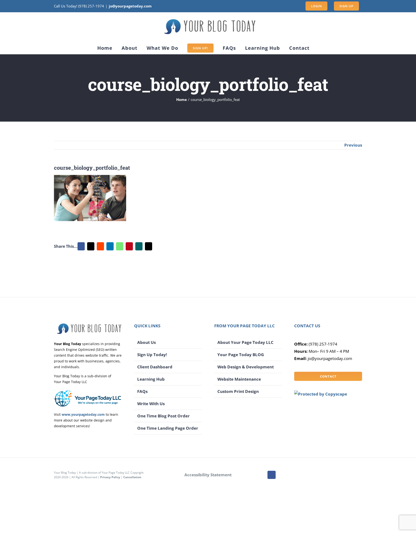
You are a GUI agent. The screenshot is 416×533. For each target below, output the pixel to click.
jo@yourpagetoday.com (130, 6)
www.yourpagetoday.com (83, 414)
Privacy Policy (110, 477)
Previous (353, 145)
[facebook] (271, 475)
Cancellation (132, 477)
